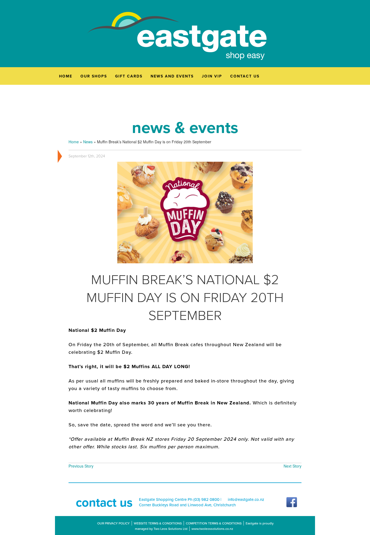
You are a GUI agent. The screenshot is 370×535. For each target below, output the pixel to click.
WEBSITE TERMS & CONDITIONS (158, 523)
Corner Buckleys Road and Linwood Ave (175, 505)
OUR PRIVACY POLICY (113, 523)
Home (74, 141)
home (65, 76)
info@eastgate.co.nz (246, 499)
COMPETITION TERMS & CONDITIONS (214, 523)
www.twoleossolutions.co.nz (212, 528)
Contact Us (244, 76)
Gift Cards (128, 76)
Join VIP (212, 76)
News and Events (172, 76)
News (88, 141)
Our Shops (93, 76)
